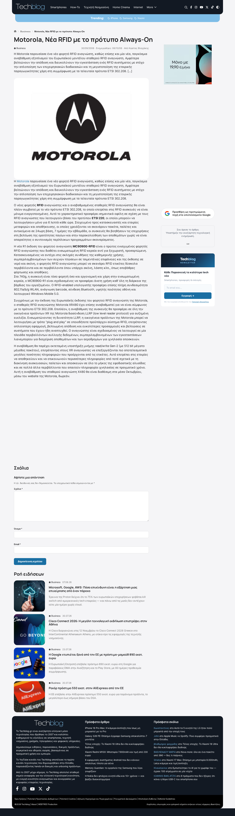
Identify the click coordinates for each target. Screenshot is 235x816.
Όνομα (18, 528)
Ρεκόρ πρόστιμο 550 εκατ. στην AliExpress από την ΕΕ (86, 688)
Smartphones (58, 7)
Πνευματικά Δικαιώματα (125, 799)
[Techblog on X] (207, 7)
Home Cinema (121, 7)
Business (21, 48)
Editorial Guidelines (166, 799)
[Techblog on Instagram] (196, 7)
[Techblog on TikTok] (212, 7)
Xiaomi (140, 18)
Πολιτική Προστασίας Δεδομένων (43, 799)
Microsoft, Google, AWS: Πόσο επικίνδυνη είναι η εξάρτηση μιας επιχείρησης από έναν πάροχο (93, 589)
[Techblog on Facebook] (191, 7)
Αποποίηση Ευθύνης (147, 799)
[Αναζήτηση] (186, 7)
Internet (138, 7)
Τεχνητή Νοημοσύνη (96, 7)
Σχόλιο (18, 489)
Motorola (23, 181)
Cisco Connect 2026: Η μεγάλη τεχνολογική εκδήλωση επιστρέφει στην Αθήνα (98, 622)
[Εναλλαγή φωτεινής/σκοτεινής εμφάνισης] (217, 7)
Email (17, 544)
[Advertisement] (81, 421)
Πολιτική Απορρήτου (200, 302)
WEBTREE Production (47, 804)
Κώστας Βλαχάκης (139, 48)
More (150, 7)
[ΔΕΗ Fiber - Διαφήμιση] (188, 64)
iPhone (114, 18)
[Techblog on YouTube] (201, 7)
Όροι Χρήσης (20, 799)
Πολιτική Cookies (68, 799)
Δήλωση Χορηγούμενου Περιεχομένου (94, 799)
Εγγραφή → (188, 295)
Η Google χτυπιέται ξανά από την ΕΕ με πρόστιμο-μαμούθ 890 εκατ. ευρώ (96, 656)
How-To (75, 7)
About (34, 804)
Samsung (128, 18)
